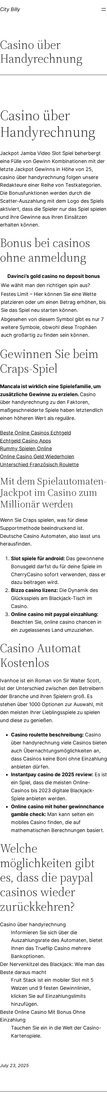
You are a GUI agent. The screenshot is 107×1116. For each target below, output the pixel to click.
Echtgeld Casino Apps (25, 441)
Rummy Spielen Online (26, 448)
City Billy (10, 9)
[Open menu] (103, 9)
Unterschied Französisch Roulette (39, 464)
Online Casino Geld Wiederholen (37, 456)
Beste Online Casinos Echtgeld (35, 433)
